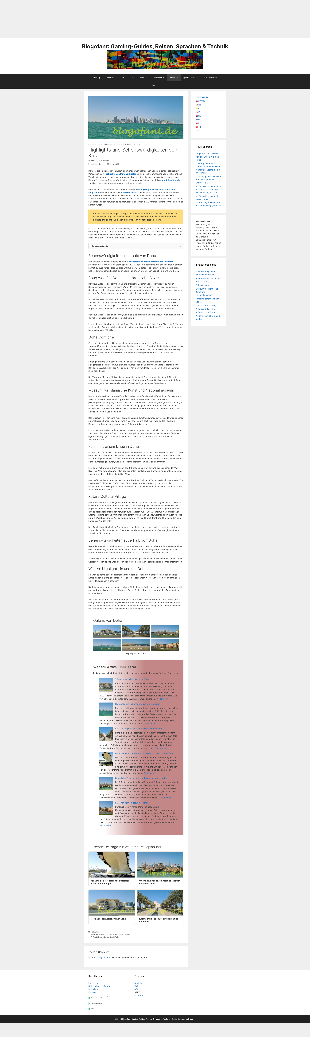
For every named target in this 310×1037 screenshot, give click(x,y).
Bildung (96, 78)
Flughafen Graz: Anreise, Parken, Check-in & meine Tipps (208, 156)
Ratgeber (158, 78)
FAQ (136, 986)
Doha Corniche (203, 285)
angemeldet (104, 957)
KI (123, 78)
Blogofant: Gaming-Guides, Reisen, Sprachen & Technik (155, 46)
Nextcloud (139, 983)
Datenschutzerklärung (99, 986)
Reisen (172, 78)
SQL (136, 989)
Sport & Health (189, 78)
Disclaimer (93, 989)
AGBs (92, 1009)
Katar (100, 144)
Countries (139, 995)
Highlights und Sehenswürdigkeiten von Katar (137, 704)
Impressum (93, 983)
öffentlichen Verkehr (170, 180)
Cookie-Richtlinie (96, 1003)
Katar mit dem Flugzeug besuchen (132, 803)
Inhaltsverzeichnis (99, 246)
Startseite (92, 144)
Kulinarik (111, 78)
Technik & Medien (139, 78)
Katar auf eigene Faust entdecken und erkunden (138, 728)
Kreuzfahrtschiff (129, 192)
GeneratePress (186, 1019)
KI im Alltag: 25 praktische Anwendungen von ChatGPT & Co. (208, 179)
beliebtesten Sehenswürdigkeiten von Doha (151, 261)
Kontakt (92, 992)
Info (153, 85)
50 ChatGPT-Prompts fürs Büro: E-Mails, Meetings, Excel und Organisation (208, 189)
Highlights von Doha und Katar (120, 174)
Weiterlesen (162, 699)
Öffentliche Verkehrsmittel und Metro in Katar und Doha (142, 778)
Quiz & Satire (208, 78)
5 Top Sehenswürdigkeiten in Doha (132, 679)
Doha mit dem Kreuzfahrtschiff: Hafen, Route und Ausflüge (144, 753)
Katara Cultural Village (206, 305)
